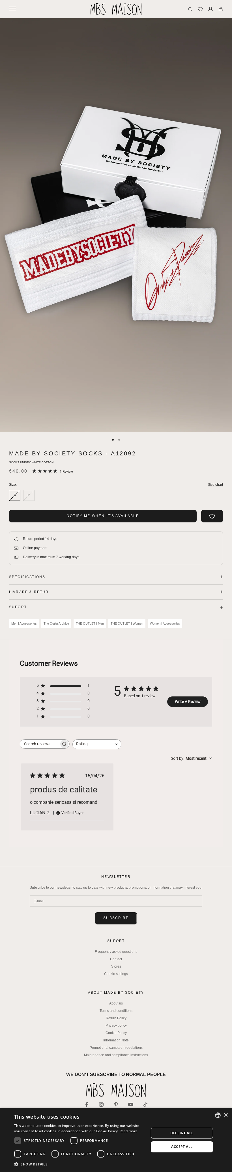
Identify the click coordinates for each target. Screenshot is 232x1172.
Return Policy (116, 1018)
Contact (116, 959)
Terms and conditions (116, 1011)
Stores (116, 966)
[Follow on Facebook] (86, 1104)
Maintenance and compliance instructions (116, 1055)
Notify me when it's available (103, 516)
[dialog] (116, 1140)
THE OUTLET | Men (90, 623)
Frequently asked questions (116, 952)
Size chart (215, 485)
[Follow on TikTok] (145, 1104)
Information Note (116, 1040)
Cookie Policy (116, 1033)
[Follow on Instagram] (101, 1104)
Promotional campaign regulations (116, 1048)
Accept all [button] (181, 1146)
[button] (79, 1164)
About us (116, 1003)
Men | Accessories (24, 623)
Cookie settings (116, 974)
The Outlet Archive (56, 623)
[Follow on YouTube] (131, 1104)
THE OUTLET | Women (127, 623)
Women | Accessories (165, 623)
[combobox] (96, 744)
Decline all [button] (181, 1133)
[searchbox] (39, 744)
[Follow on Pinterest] (116, 1104)
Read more (129, 1131)
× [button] (226, 1115)
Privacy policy (116, 1025)
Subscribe (115, 918)
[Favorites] (200, 9)
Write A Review (188, 701)
